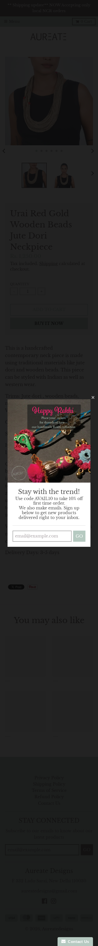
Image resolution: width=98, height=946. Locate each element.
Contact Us (77, 941)
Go (79, 536)
